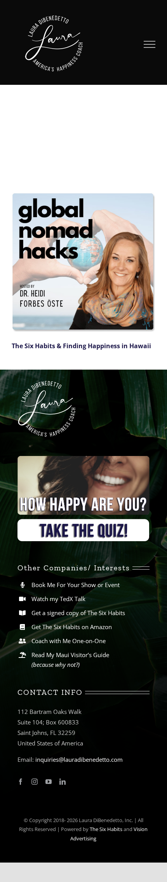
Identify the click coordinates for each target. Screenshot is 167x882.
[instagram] (34, 782)
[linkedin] (62, 782)
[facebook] (20, 782)
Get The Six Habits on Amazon (71, 627)
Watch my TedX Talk (58, 599)
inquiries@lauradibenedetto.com (79, 759)
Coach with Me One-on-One (68, 641)
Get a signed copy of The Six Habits (78, 613)
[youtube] (48, 782)
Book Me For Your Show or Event (75, 585)
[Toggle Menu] (149, 44)
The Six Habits (106, 829)
